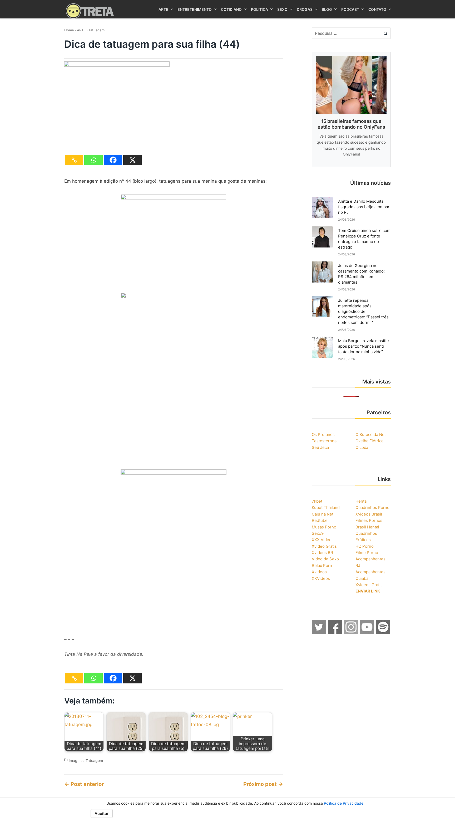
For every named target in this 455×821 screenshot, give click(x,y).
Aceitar (102, 813)
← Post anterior (84, 784)
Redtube (320, 520)
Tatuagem (96, 30)
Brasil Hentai (367, 526)
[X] (132, 160)
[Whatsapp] (93, 160)
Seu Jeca (320, 447)
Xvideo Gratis (324, 546)
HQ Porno (364, 546)
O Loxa (361, 447)
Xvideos (319, 571)
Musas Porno (324, 526)
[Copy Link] (74, 160)
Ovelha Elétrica (369, 440)
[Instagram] (351, 632)
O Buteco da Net (370, 434)
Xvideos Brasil (368, 514)
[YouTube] (367, 632)
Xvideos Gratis (369, 584)
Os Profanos (323, 434)
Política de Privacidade (343, 803)
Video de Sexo (325, 558)
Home (69, 30)
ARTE (81, 30)
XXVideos (321, 578)
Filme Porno (366, 552)
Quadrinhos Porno (372, 507)
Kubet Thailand (326, 507)
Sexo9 (318, 533)
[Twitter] (319, 632)
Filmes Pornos (368, 520)
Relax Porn (322, 565)
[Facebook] (113, 160)
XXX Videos (323, 539)
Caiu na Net (322, 514)
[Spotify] (383, 632)
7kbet (317, 501)
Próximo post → (263, 784)
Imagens (76, 760)
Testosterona (324, 440)
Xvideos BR (322, 552)
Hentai (361, 501)
